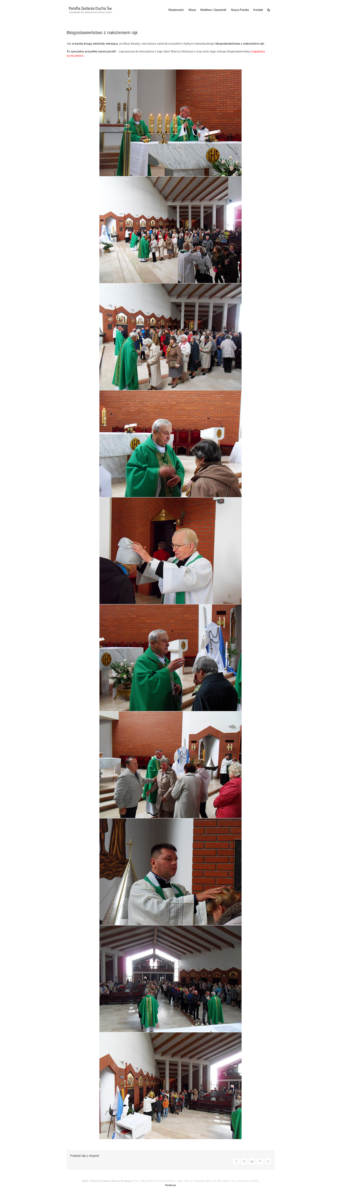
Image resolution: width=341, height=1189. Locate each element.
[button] (268, 10)
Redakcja (170, 1185)
